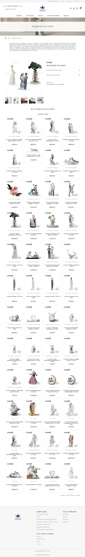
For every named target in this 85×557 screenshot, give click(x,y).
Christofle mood (40, 539)
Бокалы (40, 15)
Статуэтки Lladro (60, 84)
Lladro (38, 541)
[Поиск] (71, 8)
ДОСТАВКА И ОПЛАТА (42, 514)
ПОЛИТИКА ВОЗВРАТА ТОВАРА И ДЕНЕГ (47, 522)
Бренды (66, 15)
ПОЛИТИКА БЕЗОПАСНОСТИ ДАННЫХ (47, 519)
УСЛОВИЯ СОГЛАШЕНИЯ (43, 527)
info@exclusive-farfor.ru (10, 9)
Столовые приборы (53, 15)
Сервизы (19, 15)
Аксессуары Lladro (51, 84)
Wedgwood (65, 522)
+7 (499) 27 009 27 (12, 6)
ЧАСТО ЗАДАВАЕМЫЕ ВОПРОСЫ (45, 529)
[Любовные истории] (24, 94)
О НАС (38, 516)
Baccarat (39, 536)
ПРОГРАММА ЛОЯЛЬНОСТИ (44, 524)
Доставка (69, 1)
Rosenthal (65, 519)
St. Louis (39, 544)
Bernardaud (65, 514)
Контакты (77, 1)
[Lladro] (49, 62)
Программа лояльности (53, 1)
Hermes (65, 516)
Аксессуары (30, 15)
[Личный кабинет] (74, 8)
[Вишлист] (77, 8)
